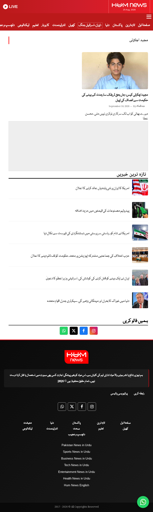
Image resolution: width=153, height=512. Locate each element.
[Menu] (149, 18)
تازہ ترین (130, 25)
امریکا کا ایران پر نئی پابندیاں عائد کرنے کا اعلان (102, 188)
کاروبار (45, 25)
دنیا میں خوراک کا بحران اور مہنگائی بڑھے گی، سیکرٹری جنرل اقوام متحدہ (88, 301)
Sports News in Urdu (76, 451)
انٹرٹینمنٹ (58, 25)
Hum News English (76, 485)
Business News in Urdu (76, 458)
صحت (76, 429)
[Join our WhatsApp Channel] (143, 502)
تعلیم (35, 25)
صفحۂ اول (144, 25)
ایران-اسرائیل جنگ (89, 25)
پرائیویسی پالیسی (119, 393)
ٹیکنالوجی (23, 25)
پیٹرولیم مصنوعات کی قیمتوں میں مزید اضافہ (102, 210)
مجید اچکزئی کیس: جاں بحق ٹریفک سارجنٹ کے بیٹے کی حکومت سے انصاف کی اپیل (115, 97)
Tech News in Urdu (76, 465)
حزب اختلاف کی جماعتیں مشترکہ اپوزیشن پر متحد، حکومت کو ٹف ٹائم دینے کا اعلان (80, 256)
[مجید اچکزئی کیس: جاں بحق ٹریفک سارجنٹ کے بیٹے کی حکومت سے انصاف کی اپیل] (115, 70)
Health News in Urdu (76, 478)
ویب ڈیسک (140, 106)
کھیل (72, 25)
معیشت (28, 423)
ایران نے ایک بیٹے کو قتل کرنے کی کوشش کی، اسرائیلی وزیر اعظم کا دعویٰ (87, 278)
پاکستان (117, 25)
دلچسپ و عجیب (76, 434)
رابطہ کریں (139, 393)
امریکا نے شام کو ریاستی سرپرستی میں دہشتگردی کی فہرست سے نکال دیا (86, 233)
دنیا (107, 25)
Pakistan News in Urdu (76, 445)
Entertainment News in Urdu (76, 471)
